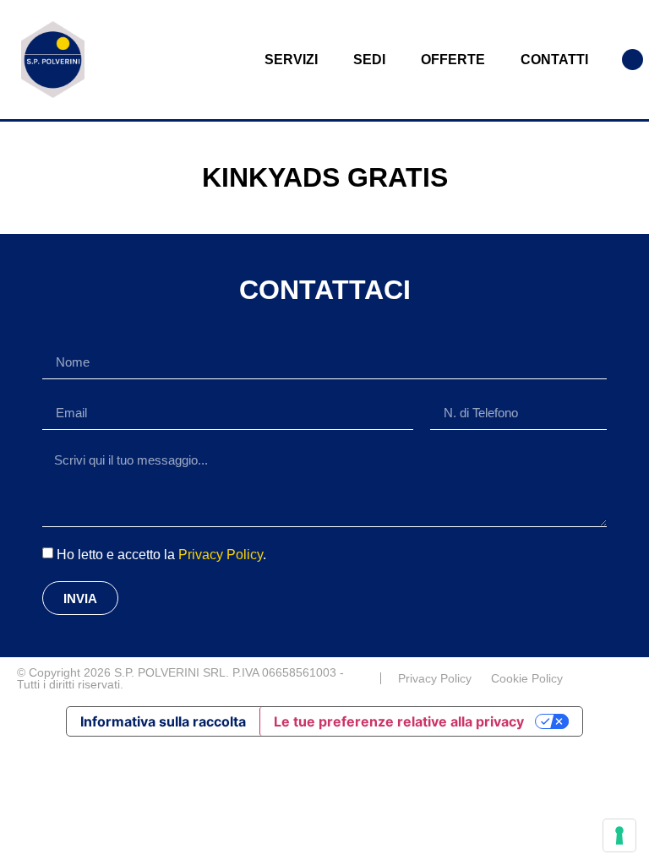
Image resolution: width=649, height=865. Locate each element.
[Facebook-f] (625, 678)
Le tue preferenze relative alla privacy (399, 721)
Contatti (554, 59)
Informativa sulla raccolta (163, 721)
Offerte (453, 59)
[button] (632, 59)
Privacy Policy (220, 554)
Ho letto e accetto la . (161, 554)
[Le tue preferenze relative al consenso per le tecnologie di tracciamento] (619, 835)
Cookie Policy (527, 678)
